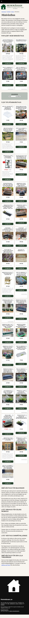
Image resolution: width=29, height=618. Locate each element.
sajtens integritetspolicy (14, 611)
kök (8, 603)
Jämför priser (10, 89)
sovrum (17, 603)
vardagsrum (12, 603)
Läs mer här (8, 63)
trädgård (2, 604)
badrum (20, 603)
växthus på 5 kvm (5, 565)
